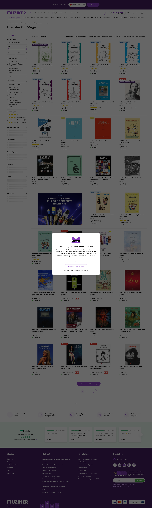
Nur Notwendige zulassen (76, 266)
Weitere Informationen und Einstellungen (76, 270)
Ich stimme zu (76, 262)
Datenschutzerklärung (76, 257)
